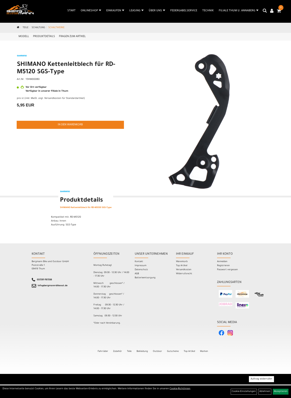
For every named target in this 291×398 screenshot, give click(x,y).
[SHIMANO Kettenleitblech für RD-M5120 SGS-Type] (199, 121)
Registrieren (223, 265)
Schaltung (38, 27)
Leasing (134, 10)
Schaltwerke (56, 27)
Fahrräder (103, 351)
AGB (137, 274)
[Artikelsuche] (265, 12)
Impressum (140, 265)
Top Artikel (181, 265)
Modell (24, 36)
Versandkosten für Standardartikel (64, 98)
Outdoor (157, 351)
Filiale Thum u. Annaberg (237, 10)
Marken (204, 351)
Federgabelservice (183, 10)
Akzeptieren (280, 391)
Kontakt (139, 261)
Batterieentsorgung (145, 278)
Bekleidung (142, 351)
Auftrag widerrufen (261, 379)
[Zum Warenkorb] (279, 12)
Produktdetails (44, 36)
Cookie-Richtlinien (180, 389)
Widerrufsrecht (184, 274)
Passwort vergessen (227, 269)
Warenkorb (182, 261)
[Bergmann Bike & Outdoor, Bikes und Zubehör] (20, 9)
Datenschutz (141, 269)
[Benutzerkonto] (271, 11)
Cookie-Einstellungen (244, 391)
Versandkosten (183, 269)
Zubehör (117, 351)
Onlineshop (89, 10)
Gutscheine (173, 351)
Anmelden (222, 261)
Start (71, 10)
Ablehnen (264, 391)
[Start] (18, 27)
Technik (208, 10)
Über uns (155, 10)
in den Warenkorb (70, 124)
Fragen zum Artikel (72, 36)
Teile (25, 27)
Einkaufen (113, 10)
